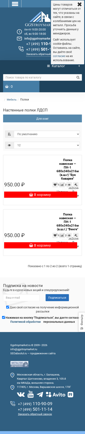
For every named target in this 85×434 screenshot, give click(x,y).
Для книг (42, 118)
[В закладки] (55, 184)
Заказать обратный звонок (43, 54)
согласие (59, 56)
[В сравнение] (62, 184)
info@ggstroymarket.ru (39, 38)
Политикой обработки (25, 321)
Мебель (12, 99)
